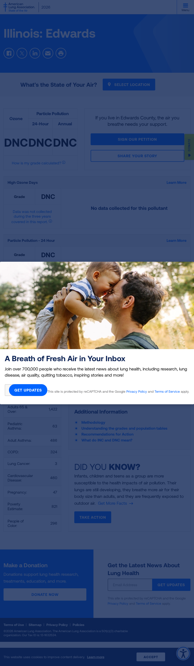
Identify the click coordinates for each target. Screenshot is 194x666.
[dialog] (97, 333)
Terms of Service (167, 391)
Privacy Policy (136, 391)
